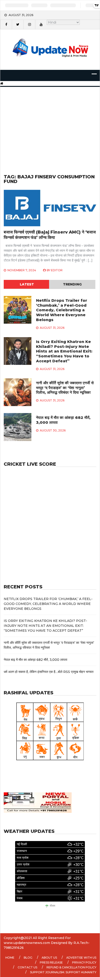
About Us (49, 957)
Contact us (27, 967)
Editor (57, 270)
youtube (41, 24)
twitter (17, 24)
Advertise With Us (81, 957)
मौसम (52, 905)
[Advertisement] (50, 125)
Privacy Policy (84, 962)
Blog (28, 957)
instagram (29, 24)
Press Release (51, 962)
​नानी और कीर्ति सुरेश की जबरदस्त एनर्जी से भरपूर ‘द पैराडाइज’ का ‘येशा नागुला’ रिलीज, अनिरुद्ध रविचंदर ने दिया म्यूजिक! (65, 388)
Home (9, 957)
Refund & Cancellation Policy (71, 967)
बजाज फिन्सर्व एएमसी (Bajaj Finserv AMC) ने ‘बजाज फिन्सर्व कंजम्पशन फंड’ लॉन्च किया (50, 235)
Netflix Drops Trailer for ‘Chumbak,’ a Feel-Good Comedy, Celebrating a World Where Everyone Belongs (61, 310)
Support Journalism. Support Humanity (63, 972)
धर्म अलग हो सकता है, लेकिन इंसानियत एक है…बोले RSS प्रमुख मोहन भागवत (48, 672)
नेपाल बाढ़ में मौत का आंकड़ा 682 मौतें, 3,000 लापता (35, 660)
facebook (6, 24)
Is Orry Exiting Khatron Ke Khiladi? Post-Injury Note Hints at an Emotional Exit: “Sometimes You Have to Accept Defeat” (64, 351)
